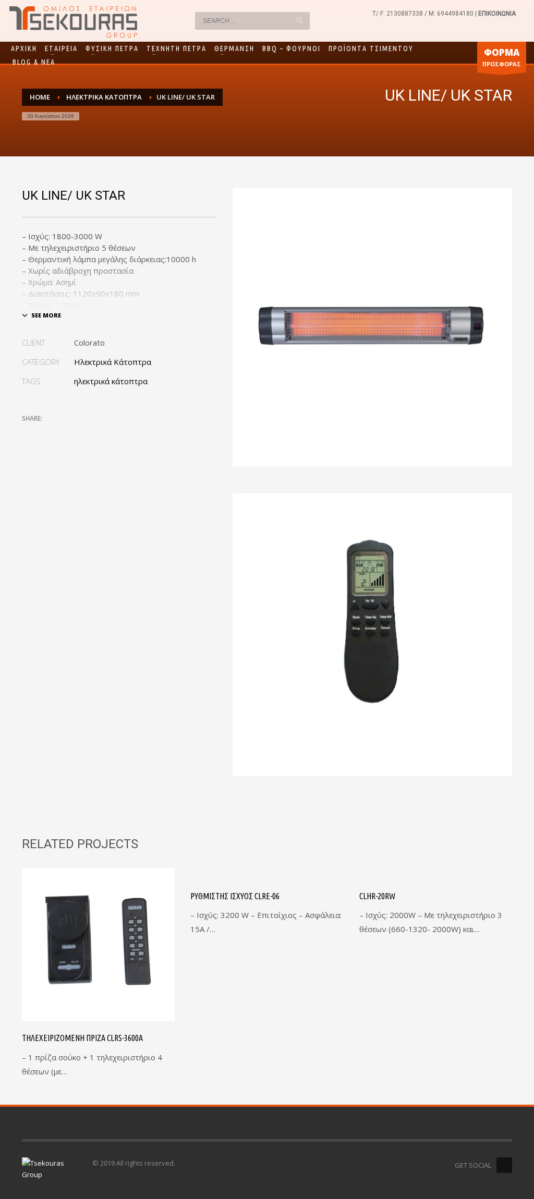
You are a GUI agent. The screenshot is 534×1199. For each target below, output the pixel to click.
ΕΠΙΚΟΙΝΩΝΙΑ (497, 13)
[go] (299, 20)
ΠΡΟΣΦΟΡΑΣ (501, 57)
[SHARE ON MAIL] (103, 433)
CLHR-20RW (377, 896)
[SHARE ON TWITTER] (30, 433)
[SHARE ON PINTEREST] (84, 433)
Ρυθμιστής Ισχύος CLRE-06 (235, 896)
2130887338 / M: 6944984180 (430, 13)
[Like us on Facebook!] (504, 1165)
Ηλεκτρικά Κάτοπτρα (112, 362)
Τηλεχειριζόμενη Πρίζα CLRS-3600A (82, 1038)
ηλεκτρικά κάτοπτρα (111, 381)
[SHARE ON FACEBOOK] (48, 433)
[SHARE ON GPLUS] (66, 433)
